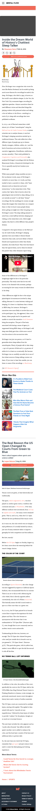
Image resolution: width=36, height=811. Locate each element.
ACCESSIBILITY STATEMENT (9, 801)
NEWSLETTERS (6, 796)
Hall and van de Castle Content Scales (14, 130)
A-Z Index (4, 804)
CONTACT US (25, 793)
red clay (31, 510)
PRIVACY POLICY (26, 796)
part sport (15, 744)
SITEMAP (24, 801)
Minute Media (14, 809)
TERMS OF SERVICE (27, 799)
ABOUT (4, 793)
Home (4, 779)
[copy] (14, 52)
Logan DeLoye (9, 461)
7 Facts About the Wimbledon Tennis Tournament (17, 771)
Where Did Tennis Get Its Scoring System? (15, 766)
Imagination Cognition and (11, 157)
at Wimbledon (19, 507)
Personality (23, 157)
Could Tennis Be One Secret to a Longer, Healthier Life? (18, 760)
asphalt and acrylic (10, 513)
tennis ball (28, 599)
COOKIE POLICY (6, 799)
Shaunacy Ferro (10, 49)
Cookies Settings (26, 804)
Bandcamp (5, 82)
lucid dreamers (28, 319)
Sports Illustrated (16, 585)
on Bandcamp (27, 363)
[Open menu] (3, 3)
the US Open (11, 542)
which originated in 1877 (16, 501)
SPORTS (12, 779)
